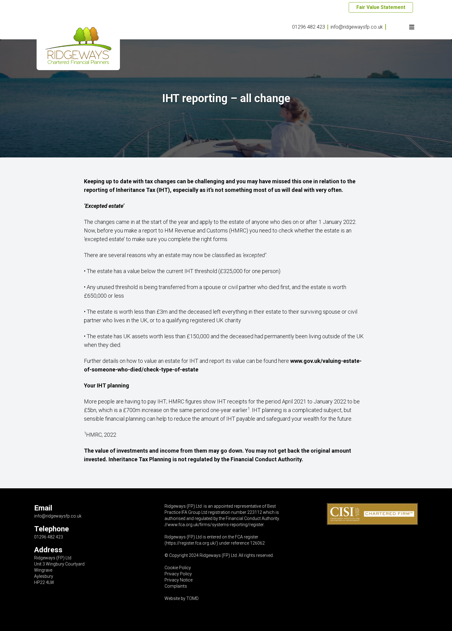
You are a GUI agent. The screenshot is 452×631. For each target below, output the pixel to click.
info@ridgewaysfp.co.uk (357, 27)
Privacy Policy (178, 573)
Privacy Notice (178, 579)
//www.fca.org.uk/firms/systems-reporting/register (214, 524)
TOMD (192, 598)
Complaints (176, 586)
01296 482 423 (308, 27)
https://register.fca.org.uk (190, 543)
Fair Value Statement (380, 7)
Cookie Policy (178, 567)
